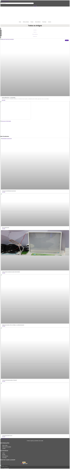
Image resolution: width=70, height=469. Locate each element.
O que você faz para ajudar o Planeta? (9, 380)
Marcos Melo (6, 468)
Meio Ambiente (37, 21)
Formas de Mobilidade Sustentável (9, 190)
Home (20, 21)
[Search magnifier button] (33, 3)
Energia (32, 21)
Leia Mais (3, 100)
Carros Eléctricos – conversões (8, 97)
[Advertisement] (35, 13)
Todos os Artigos (26, 21)
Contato (49, 21)
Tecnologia (44, 21)
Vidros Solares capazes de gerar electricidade (11, 271)
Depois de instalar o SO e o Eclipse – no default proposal (13, 324)
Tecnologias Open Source (7, 435)
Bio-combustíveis (5, 227)
